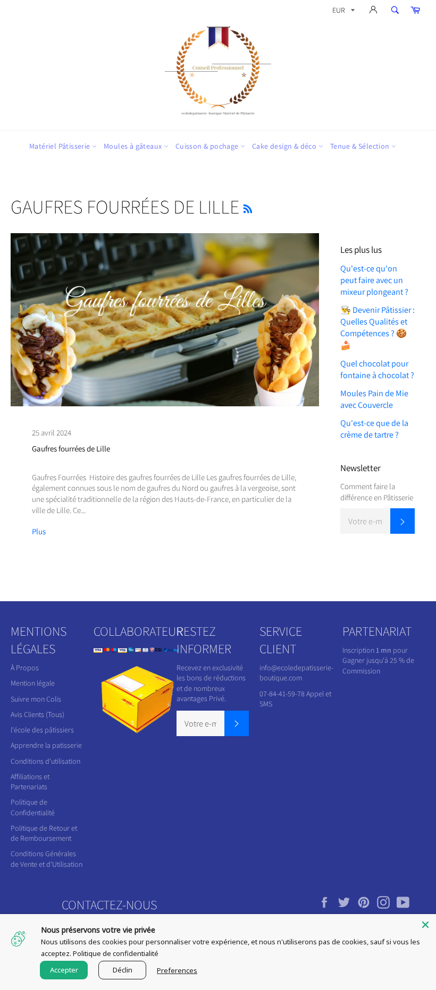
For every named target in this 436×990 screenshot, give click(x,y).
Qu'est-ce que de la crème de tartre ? (374, 428)
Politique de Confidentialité (33, 807)
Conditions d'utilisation (45, 761)
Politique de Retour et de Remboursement (44, 833)
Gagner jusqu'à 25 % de (378, 660)
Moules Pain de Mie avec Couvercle (374, 399)
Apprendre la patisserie (46, 745)
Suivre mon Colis (36, 699)
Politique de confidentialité (115, 953)
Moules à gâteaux (134, 146)
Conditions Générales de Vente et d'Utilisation (46, 858)
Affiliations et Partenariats (30, 781)
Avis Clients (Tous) (37, 714)
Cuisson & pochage (207, 146)
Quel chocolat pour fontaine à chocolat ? (377, 369)
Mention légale (33, 683)
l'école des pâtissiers (42, 730)
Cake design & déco (285, 146)
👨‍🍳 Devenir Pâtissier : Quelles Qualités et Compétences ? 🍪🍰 (377, 327)
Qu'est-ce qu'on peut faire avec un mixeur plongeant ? (374, 280)
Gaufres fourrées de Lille (71, 448)
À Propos (25, 667)
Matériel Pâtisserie (60, 146)
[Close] (425, 924)
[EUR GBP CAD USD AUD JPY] (342, 12)
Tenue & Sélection (360, 146)
